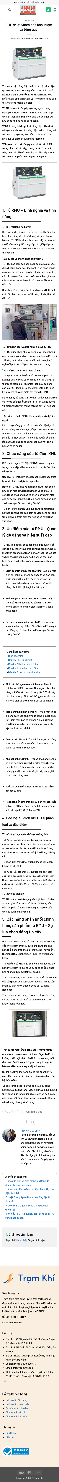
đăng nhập (21, 1240)
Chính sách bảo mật (16, 1416)
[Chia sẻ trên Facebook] (26, 1122)
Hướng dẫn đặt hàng (16, 1399)
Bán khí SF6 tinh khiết (20, 659)
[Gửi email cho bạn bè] (32, 1122)
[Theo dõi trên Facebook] (5, 1382)
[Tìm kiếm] (9, 10)
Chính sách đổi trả (15, 1412)
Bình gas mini (15, 655)
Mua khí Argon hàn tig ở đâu (23, 667)
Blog (27, 20)
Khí (32, 20)
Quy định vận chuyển (17, 1408)
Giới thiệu (11, 1432)
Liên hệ (10, 1436)
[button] (4, 10)
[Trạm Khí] (28, 10)
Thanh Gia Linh (30, 1130)
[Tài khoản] (48, 10)
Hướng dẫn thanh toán (17, 1404)
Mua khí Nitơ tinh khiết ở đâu (23, 663)
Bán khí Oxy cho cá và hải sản (24, 672)
